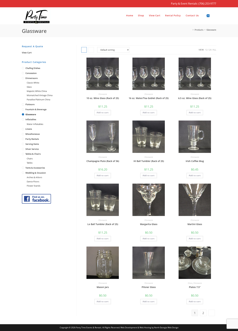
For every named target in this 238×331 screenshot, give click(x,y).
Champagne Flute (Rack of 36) (102, 161)
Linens (28, 128)
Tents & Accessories (35, 167)
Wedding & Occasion (35, 172)
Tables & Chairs (33, 153)
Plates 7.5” (195, 287)
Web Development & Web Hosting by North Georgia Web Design (149, 327)
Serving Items (32, 144)
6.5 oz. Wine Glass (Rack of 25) (194, 98)
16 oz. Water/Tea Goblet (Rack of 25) (149, 98)
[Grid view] (84, 50)
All (214, 49)
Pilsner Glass (149, 287)
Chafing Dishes (32, 68)
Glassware (211, 29)
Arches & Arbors (34, 177)
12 (206, 49)
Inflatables (30, 119)
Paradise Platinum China (38, 99)
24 (210, 49)
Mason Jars (103, 287)
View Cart (27, 52)
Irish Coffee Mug (195, 161)
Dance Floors (33, 181)
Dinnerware (31, 78)
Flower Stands (33, 185)
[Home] (191, 29)
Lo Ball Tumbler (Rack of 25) (102, 224)
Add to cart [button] (103, 112)
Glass (190, 283)
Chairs (30, 158)
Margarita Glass (148, 224)
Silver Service (32, 149)
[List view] (91, 50)
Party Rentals (32, 139)
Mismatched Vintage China (39, 95)
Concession (31, 73)
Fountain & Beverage (35, 109)
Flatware (29, 104)
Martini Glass (194, 224)
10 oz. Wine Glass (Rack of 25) (102, 98)
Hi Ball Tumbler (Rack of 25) (149, 161)
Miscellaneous (32, 133)
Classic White (33, 82)
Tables (30, 162)
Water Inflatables (35, 124)
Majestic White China (37, 91)
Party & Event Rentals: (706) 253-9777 (193, 3)
